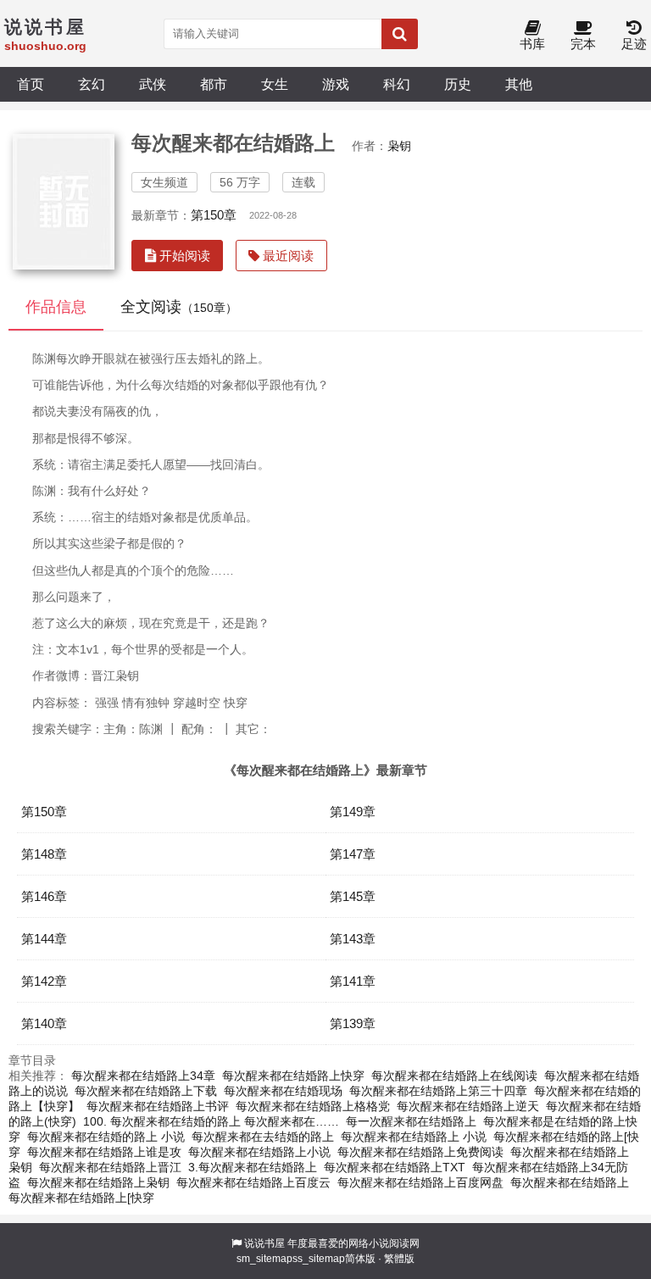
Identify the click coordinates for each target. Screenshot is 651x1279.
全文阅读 (178, 306)
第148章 (44, 854)
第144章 (44, 938)
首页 (30, 84)
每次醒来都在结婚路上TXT (394, 1167)
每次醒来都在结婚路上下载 (146, 1091)
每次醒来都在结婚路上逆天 (468, 1106)
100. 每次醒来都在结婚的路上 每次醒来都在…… (211, 1121)
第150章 (213, 215)
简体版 (360, 1259)
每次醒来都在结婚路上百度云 (253, 1182)
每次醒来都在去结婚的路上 (263, 1136)
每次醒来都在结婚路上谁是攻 (104, 1152)
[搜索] (399, 34)
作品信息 (55, 306)
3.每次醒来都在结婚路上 (252, 1167)
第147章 (353, 854)
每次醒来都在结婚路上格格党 (313, 1106)
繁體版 (399, 1259)
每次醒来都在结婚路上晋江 (110, 1167)
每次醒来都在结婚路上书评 (157, 1106)
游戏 (335, 84)
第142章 (44, 981)
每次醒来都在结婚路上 (569, 1182)
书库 (532, 43)
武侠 (152, 84)
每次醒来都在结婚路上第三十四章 (438, 1091)
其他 (518, 84)
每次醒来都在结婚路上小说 (259, 1152)
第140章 (44, 1023)
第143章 (353, 938)
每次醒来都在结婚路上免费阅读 (420, 1152)
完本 (583, 43)
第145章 (353, 896)
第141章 (353, 981)
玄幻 (91, 84)
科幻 (396, 84)
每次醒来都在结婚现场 (283, 1091)
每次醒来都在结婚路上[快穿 (81, 1197)
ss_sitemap (318, 1259)
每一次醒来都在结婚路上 (411, 1121)
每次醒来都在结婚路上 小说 (414, 1136)
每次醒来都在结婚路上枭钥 (98, 1182)
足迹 (634, 43)
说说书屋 (264, 1243)
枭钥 (399, 146)
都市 (213, 84)
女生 (274, 84)
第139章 (353, 1023)
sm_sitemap (264, 1259)
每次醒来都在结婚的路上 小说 (106, 1136)
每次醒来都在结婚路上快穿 (293, 1075)
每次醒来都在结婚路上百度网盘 (420, 1182)
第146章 (44, 896)
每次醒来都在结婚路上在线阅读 (454, 1075)
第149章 (353, 811)
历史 (457, 84)
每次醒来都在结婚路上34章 (143, 1075)
